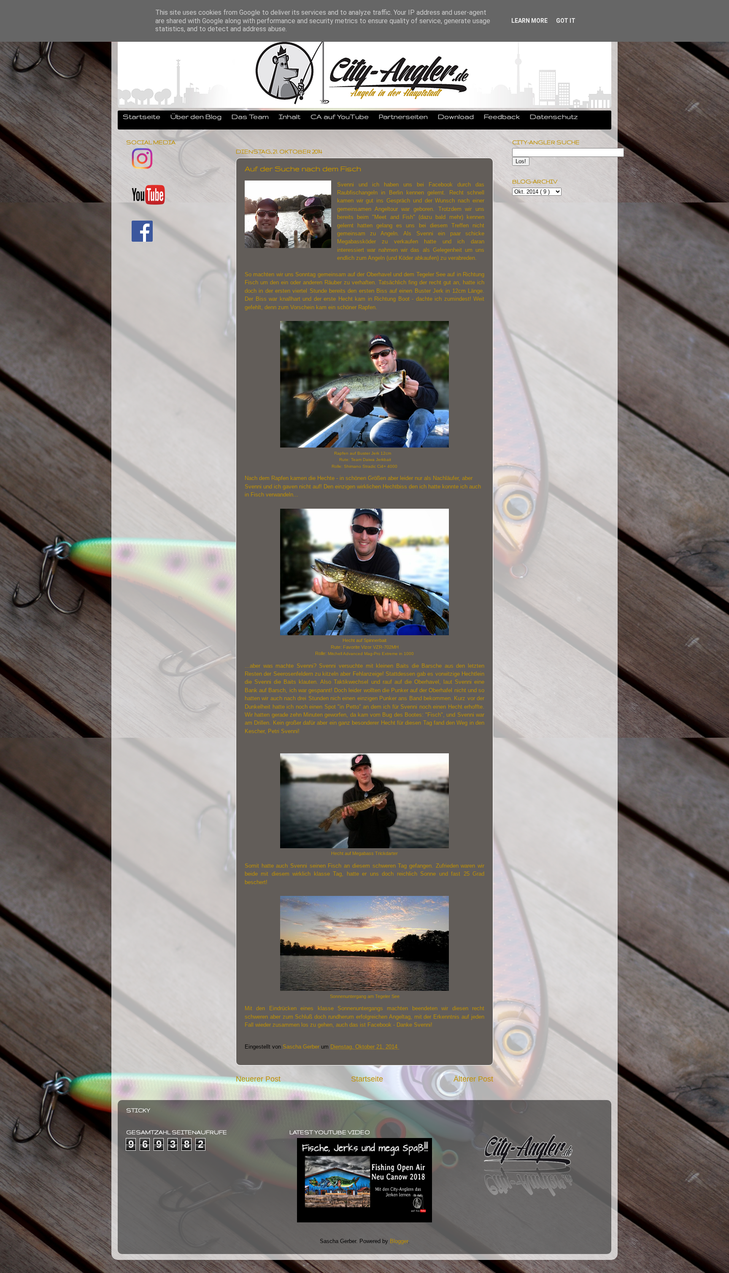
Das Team (250, 116)
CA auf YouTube (339, 116)
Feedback (502, 116)
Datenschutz (554, 116)
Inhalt (289, 116)
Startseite (141, 116)
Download (456, 116)
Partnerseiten (403, 116)
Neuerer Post (258, 1079)
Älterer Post (473, 1079)
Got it (565, 20)
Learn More (529, 20)
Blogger (399, 1241)
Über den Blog (195, 116)
